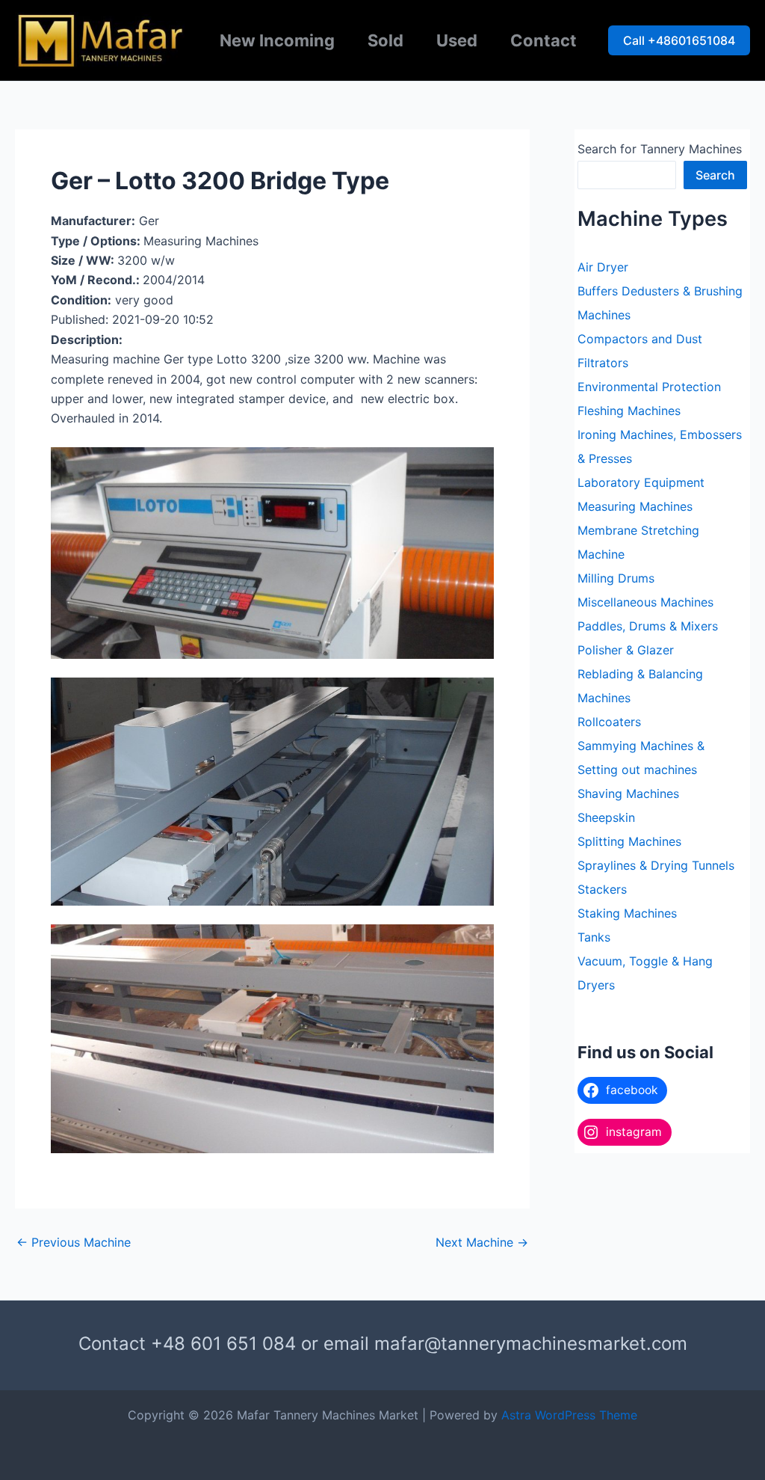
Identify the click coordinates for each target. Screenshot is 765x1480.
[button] (679, 40)
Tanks (593, 937)
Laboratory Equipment (640, 482)
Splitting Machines (629, 841)
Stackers (602, 889)
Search (715, 175)
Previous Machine (73, 1242)
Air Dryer (602, 267)
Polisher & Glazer (625, 649)
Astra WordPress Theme (569, 1414)
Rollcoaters (609, 721)
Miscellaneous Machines (645, 602)
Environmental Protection (649, 386)
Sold (385, 40)
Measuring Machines (635, 506)
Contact (543, 40)
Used (456, 40)
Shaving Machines (628, 793)
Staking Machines (627, 913)
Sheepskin (606, 817)
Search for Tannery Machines (659, 148)
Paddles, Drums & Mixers (647, 625)
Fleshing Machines (629, 410)
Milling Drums (615, 578)
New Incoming (277, 40)
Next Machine (482, 1242)
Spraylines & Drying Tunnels (655, 865)
